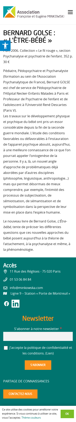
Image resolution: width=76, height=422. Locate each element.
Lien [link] (49, 353)
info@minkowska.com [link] (26, 288)
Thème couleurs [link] (31, 418)
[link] (5, 45)
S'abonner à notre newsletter (38, 329)
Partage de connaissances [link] (26, 381)
